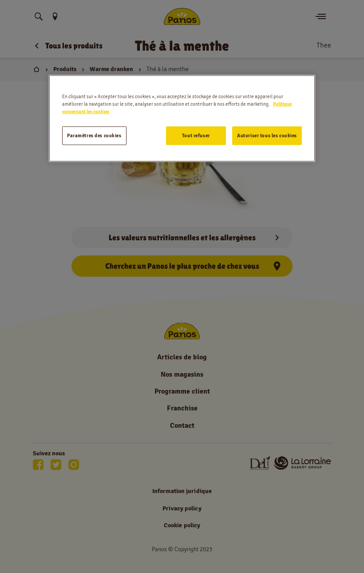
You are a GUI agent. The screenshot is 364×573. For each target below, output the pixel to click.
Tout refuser (196, 135)
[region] (182, 118)
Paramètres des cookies (94, 135)
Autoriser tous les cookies (267, 135)
